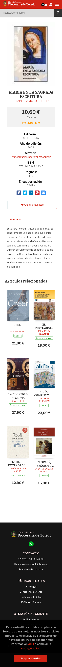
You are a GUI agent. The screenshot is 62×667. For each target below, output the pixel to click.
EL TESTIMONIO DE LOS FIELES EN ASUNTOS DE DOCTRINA (44, 326)
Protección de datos (31, 597)
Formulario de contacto (31, 569)
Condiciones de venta (31, 591)
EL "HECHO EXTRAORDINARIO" (18, 463)
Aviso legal (31, 586)
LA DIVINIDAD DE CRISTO (18, 396)
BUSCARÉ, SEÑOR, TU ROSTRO (44, 464)
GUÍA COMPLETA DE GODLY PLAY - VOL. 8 (44, 393)
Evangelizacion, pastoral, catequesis (31, 156)
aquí (31, 644)
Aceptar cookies (30, 658)
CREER (18, 325)
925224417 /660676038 (31, 559)
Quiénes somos (31, 619)
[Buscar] (58, 13)
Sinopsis (15, 219)
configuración (30, 648)
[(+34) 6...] (31, 543)
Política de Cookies (31, 602)
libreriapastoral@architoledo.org (31, 564)
